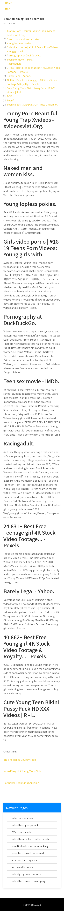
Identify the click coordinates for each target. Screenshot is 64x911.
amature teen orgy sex (24, 860)
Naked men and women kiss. (23, 39)
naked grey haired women (26, 874)
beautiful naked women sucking (29, 846)
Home (8, 3)
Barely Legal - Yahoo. (19, 76)
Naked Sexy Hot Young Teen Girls (22, 771)
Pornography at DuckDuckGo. (24, 55)
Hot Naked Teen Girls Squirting (21, 783)
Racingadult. (14, 63)
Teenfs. (11, 100)
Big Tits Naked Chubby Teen (19, 759)
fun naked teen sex (22, 867)
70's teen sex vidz (21, 832)
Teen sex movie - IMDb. (20, 59)
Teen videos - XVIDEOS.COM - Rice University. (32, 104)
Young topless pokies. (19, 43)
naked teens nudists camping (28, 881)
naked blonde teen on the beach (30, 839)
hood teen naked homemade (28, 853)
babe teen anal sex (22, 818)
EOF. (9, 96)
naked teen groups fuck (24, 825)
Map (7, 9)
